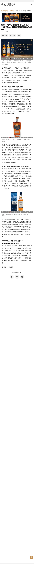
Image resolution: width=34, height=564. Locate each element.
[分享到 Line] (22, 277)
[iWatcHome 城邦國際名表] (8, 4)
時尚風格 (12, 11)
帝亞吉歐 (12, 35)
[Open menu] (31, 4)
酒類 (19, 35)
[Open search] (27, 4)
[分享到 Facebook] (12, 277)
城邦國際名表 (4, 11)
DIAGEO (4, 35)
